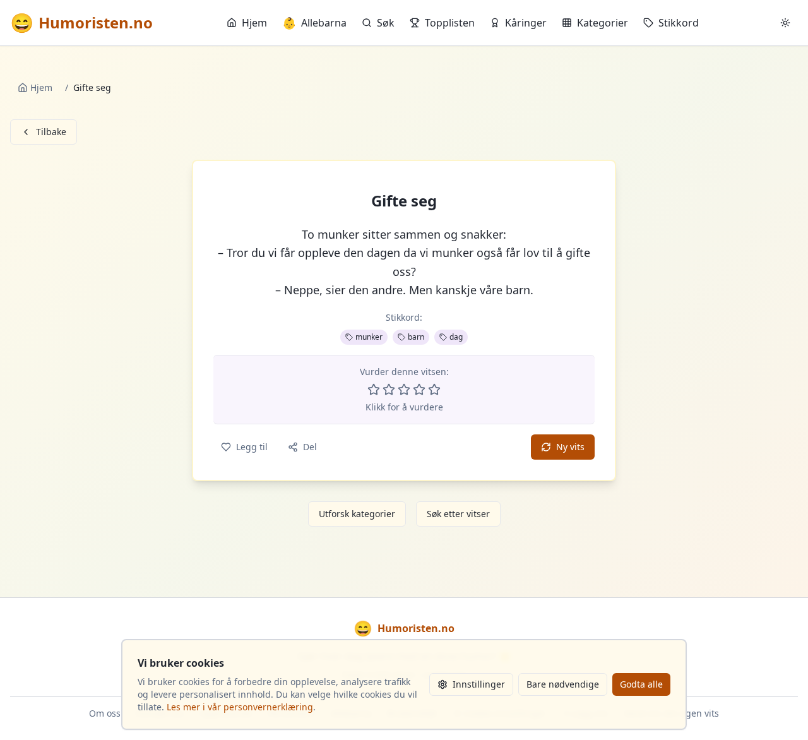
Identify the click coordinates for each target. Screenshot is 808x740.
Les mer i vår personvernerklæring (240, 707)
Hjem (254, 23)
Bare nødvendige (562, 684)
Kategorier (602, 23)
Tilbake (51, 132)
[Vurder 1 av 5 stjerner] (374, 389)
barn (416, 336)
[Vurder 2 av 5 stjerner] (389, 389)
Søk (386, 23)
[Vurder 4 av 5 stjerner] (419, 389)
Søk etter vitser (458, 514)
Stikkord (678, 23)
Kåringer (526, 23)
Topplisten (450, 23)
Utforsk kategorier (357, 514)
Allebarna (314, 22)
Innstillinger (479, 684)
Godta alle (641, 684)
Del (310, 447)
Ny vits (570, 447)
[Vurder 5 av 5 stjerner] (434, 389)
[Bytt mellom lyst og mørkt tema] (785, 22)
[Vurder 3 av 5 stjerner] (404, 389)
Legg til (252, 447)
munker (369, 336)
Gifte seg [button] (404, 200)
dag (456, 336)
